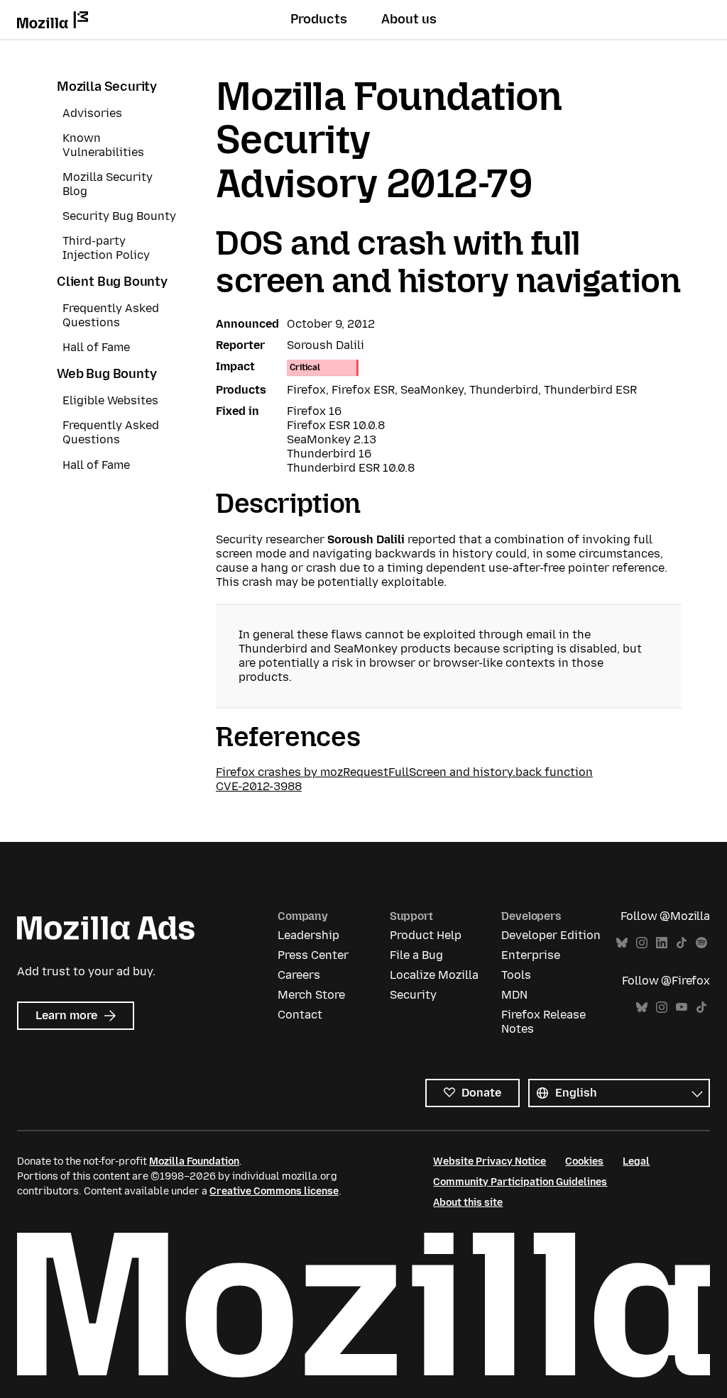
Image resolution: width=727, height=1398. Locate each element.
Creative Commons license (274, 1191)
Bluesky (621, 943)
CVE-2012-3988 (259, 786)
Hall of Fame (96, 347)
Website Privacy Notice (489, 1161)
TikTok (681, 943)
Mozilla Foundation (194, 1161)
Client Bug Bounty (112, 281)
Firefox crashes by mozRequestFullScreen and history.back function (404, 772)
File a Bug (416, 955)
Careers (299, 975)
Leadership (308, 935)
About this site (468, 1203)
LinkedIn (661, 943)
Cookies (584, 1161)
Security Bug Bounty (119, 216)
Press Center (313, 955)
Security (413, 995)
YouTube (681, 1007)
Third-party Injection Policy (106, 248)
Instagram (641, 943)
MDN (514, 995)
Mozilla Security (107, 86)
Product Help (425, 935)
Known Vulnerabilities (103, 145)
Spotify (701, 943)
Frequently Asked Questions (110, 315)
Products (318, 19)
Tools (516, 975)
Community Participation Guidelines (520, 1182)
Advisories (92, 113)
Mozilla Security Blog (107, 184)
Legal (636, 1161)
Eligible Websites (110, 400)
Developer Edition (551, 935)
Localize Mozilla (434, 975)
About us (409, 19)
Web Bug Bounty (106, 374)
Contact (300, 1014)
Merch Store (311, 995)
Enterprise (530, 955)
